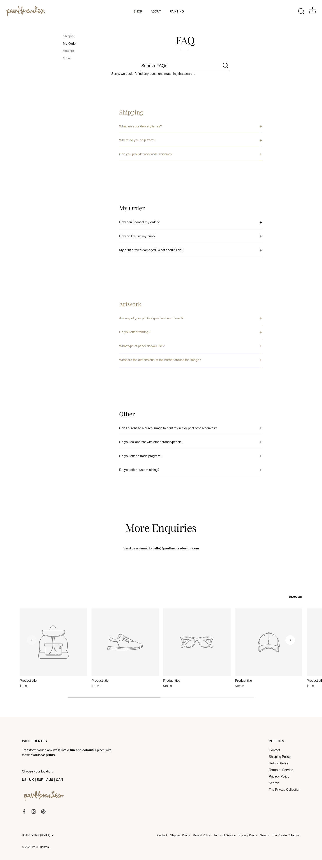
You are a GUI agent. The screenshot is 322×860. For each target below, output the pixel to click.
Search (274, 783)
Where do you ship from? (137, 140)
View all (295, 597)
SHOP (138, 11)
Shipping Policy (280, 756)
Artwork (68, 51)
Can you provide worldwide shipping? (145, 154)
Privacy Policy (279, 776)
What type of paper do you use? (142, 346)
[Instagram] (34, 811)
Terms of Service (281, 770)
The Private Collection (284, 789)
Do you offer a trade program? (140, 456)
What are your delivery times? (140, 126)
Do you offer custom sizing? (139, 470)
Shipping (69, 36)
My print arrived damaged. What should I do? (151, 250)
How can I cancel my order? (139, 222)
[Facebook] (24, 811)
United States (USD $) (36, 835)
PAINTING (177, 11)
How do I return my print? (137, 236)
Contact (274, 750)
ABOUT (156, 11)
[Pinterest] (43, 811)
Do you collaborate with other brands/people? (151, 442)
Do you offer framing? (134, 332)
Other (67, 58)
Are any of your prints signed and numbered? (151, 318)
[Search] (301, 11)
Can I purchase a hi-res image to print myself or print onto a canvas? (168, 428)
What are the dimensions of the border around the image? (160, 360)
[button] (32, 640)
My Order (70, 43)
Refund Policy (279, 763)
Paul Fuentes (40, 847)
